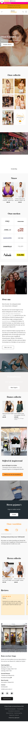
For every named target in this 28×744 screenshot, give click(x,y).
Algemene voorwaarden (10, 709)
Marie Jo (8, 313)
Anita (12, 313)
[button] (14, 12)
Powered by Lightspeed (14, 717)
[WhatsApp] (11, 693)
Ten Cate (12, 315)
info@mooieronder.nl (6, 689)
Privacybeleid (20, 709)
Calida (3, 313)
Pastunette (5, 315)
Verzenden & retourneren (14, 711)
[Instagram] (2, 693)
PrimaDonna (17, 313)
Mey (22, 311)
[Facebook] (7, 693)
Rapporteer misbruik (14, 715)
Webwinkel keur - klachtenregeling (14, 713)
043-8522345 (4, 687)
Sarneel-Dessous (6, 321)
